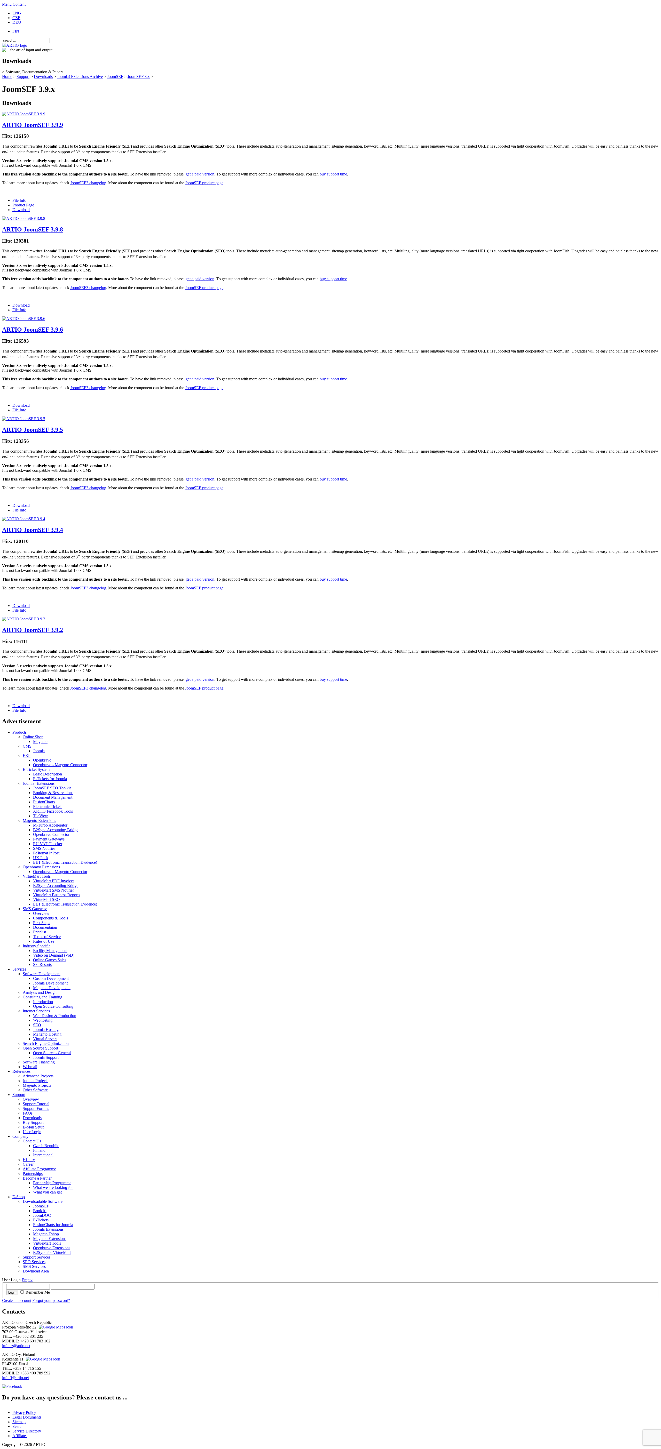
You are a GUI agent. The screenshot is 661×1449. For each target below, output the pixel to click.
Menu (7, 4)
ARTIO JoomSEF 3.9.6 (32, 329)
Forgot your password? (51, 1300)
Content (19, 4)
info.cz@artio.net (16, 1345)
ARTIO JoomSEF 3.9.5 (32, 429)
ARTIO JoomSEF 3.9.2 (32, 630)
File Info (19, 200)
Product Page (23, 205)
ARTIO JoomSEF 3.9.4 (32, 529)
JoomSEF (115, 76)
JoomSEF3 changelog (88, 183)
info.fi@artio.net (15, 1377)
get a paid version (200, 174)
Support (23, 76)
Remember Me (38, 1292)
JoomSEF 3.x (139, 76)
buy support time (333, 174)
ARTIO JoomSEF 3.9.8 (32, 229)
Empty (27, 1280)
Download (21, 209)
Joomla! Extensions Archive (80, 76)
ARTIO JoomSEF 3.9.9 (32, 125)
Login (12, 1292)
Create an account (16, 1300)
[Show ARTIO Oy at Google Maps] (42, 1359)
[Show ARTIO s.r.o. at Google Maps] (55, 1327)
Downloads (43, 76)
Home (7, 76)
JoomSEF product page (204, 183)
